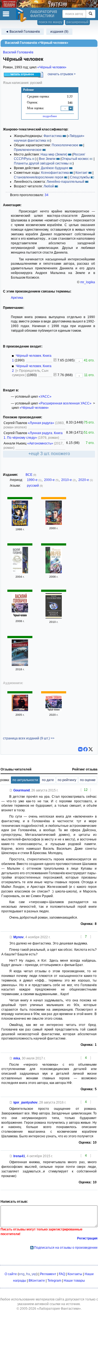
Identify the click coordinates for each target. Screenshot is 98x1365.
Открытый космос (75, 159)
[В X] (90, 749)
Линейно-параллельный (65, 182)
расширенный (77, 22)
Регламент (48, 1274)
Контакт (81, 173)
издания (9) (59, 31)
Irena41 (19, 1156)
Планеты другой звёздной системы (41, 163)
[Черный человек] (20, 665)
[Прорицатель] (53, 524)
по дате (48, 780)
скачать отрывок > (62, 74)
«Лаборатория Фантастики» (59, 1309)
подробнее (50, 116)
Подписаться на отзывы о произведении (65, 1248)
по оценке (88, 780)
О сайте (11, 1274)
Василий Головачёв (18, 52)
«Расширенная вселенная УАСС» (65, 403)
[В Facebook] (85, 749)
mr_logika (87, 282)
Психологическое (65, 145)
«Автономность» (40, 443)
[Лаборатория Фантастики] (22, 15)
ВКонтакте (37, 1280)
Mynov (18, 937)
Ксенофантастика (55, 173)
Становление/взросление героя (38, 177)
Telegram (54, 1280)
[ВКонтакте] (80, 749)
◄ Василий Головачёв (22, 31)
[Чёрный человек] (20, 525)
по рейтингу (67, 780)
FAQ (62, 1274)
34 (46, 195)
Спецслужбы (80, 177)
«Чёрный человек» (51, 67)
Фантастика (53, 136)
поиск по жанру (50, 22)
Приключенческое (28, 150)
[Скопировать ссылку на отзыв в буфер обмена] (11, 790)
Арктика (17, 298)
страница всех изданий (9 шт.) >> (28, 738)
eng (21, 1274)
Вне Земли (47, 159)
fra (28, 1274)
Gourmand (21, 790)
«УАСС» (45, 396)
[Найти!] (90, 14)
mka (16, 1058)
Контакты (75, 1274)
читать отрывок (22, 74)
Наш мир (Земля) (54, 154)
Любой (49, 186)
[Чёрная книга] (53, 617)
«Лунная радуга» (41, 423)
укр (34, 1274)
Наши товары (74, 1280)
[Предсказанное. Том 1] (20, 572)
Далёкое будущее (54, 168)
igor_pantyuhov (25, 1102)
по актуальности (25, 780)
